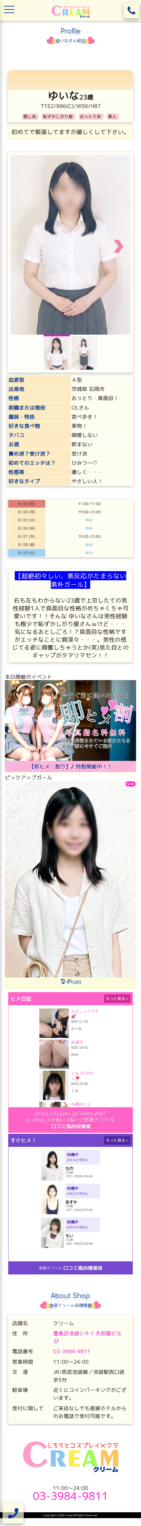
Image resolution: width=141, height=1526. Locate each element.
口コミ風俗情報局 (83, 1274)
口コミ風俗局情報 (71, 1132)
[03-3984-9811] (131, 10)
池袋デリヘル (50, 1274)
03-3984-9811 (72, 1357)
